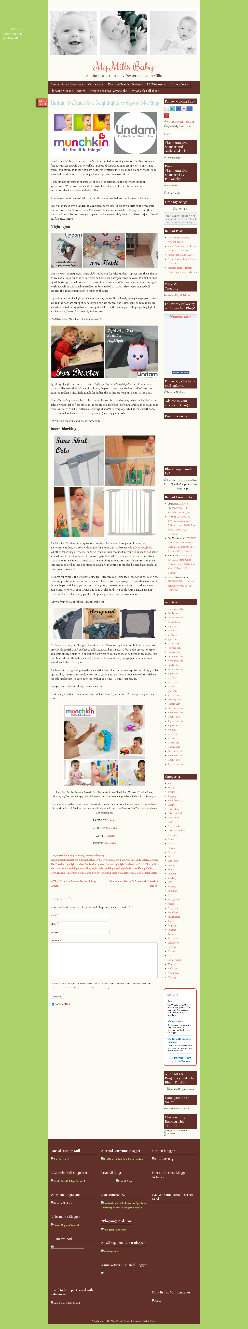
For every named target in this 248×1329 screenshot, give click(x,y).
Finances (172, 852)
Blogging (172, 796)
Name (54, 915)
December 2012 (175, 708)
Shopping (172, 925)
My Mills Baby (124, 66)
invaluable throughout (138, 547)
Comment (56, 940)
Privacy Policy (179, 84)
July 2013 (172, 678)
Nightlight (109, 868)
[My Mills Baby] (124, 56)
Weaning (172, 964)
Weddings (172, 968)
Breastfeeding (174, 800)
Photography (174, 899)
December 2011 (175, 751)
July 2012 (172, 729)
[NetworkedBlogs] (180, 316)
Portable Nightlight (142, 868)
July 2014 (172, 626)
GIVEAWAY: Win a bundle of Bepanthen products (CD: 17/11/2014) (181, 586)
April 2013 (172, 691)
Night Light (97, 868)
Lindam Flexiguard (94, 864)
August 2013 (174, 673)
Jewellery (172, 878)
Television (172, 951)
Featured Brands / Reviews (125, 84)
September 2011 (175, 764)
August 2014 (174, 622)
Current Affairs (175, 826)
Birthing (171, 791)
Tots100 (172, 1001)
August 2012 (174, 725)
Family (171, 843)
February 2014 (174, 648)
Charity (171, 804)
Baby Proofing (127, 860)
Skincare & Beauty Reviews (68, 91)
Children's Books (176, 813)
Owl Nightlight (123, 868)
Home (171, 869)
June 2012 (172, 734)
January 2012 (174, 747)
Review (95, 872)
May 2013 (172, 686)
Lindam (144, 198)
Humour (172, 873)
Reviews (89, 855)
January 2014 (174, 652)
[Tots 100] (173, 995)
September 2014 (175, 617)
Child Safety (68, 855)
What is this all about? (146, 91)
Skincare (172, 929)
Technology (173, 942)
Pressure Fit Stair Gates (79, 872)
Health (171, 865)
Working (172, 977)
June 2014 (172, 630)
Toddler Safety (149, 872)
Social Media (174, 938)
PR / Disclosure (156, 84)
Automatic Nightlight (67, 860)
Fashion (171, 848)
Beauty (171, 787)
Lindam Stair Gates (135, 864)
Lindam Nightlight (115, 864)
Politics (171, 903)
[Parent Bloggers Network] (65, 1225)
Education (172, 835)
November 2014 (175, 609)
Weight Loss (173, 973)
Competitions (174, 817)
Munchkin (112, 828)
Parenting (172, 891)
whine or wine (175, 1021)
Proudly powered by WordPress (106, 1321)
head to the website (146, 804)
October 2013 (174, 665)
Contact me (95, 84)
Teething (172, 947)
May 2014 (172, 635)
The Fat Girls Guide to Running (179, 1040)
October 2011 (174, 759)
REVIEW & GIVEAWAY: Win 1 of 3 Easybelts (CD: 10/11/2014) (180, 508)
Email (54, 924)
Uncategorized (175, 960)
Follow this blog (180, 372)
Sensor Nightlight (119, 872)
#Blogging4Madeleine (117, 1221)
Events (171, 839)
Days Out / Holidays (177, 830)
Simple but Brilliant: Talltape (181, 254)
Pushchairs (173, 912)
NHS (170, 882)
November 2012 (175, 712)
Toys (170, 955)
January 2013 (174, 703)
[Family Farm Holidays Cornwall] (68, 1181)
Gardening (173, 860)
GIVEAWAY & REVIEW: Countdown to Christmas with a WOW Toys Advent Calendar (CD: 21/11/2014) (181, 525)
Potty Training (58, 872)
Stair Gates (135, 872)
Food (170, 856)
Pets (169, 895)
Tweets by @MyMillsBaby (177, 295)
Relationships (174, 916)
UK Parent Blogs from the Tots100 (180, 1059)
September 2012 (175, 721)
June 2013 (172, 682)
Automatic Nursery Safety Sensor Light (99, 860)
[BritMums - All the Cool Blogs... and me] (122, 1159)
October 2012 (174, 716)
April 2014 (172, 639)
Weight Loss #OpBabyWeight (108, 91)
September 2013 (175, 669)
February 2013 (174, 699)
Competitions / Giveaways (67, 84)
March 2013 (173, 695)
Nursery (80, 855)
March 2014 (173, 643)
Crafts (170, 822)
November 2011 (175, 755)
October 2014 (174, 613)
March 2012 (173, 742)
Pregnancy (173, 908)
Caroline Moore (149, 1321)
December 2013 (175, 656)
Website (55, 932)
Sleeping (99, 855)
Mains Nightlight (70, 868)
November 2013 (175, 660)
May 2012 (172, 738)
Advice (171, 783)
